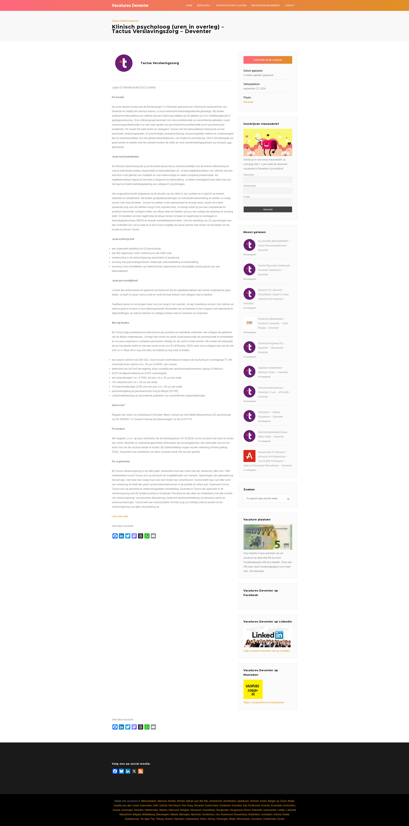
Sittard (277, 814)
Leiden (281, 809)
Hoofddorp (209, 809)
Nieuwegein (162, 814)
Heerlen (163, 809)
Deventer (248, 102)
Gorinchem (289, 805)
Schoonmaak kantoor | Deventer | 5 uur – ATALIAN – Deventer (274, 392)
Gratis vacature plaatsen (231, 5)
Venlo (203, 818)
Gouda (116, 809)
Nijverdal (196, 814)
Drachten (237, 805)
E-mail (246, 197)
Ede (245, 805)
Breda (291, 801)
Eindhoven (254, 805)
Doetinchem (211, 805)
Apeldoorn (243, 801)
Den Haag (187, 805)
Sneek (285, 814)
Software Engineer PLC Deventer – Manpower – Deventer (271, 348)
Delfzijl (163, 805)
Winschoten (243, 818)
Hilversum (196, 809)
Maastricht (126, 814)
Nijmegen (184, 814)
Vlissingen (222, 818)
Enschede (276, 805)
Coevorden (146, 805)
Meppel (137, 814)
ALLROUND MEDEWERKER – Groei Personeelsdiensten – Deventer (274, 246)
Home (189, 5)
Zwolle (280, 818)
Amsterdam (229, 801)
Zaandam (256, 818)
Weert (232, 818)
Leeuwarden (270, 809)
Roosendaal (240, 814)
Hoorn (247, 809)
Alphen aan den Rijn (197, 801)
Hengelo (184, 809)
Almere (181, 801)
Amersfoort (215, 801)
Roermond (227, 814)
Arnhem (254, 801)
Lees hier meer (120, 516)
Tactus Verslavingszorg (125, 21)
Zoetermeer (269, 818)
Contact (290, 5)
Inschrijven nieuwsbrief (265, 5)
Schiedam (267, 814)
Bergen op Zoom (277, 801)
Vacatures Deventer (130, 5)
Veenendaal (192, 818)
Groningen (127, 809)
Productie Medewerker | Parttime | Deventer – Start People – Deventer (273, 323)
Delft (155, 805)
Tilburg (160, 818)
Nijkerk (174, 814)
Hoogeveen (222, 809)
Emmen (265, 805)
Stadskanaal (132, 818)
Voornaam (248, 174)
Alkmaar (162, 801)
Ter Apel (144, 818)
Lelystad (291, 809)
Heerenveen (151, 809)
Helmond (174, 809)
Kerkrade (257, 809)
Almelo (172, 801)
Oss (218, 814)
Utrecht (169, 818)
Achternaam (249, 185)
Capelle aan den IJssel (126, 805)
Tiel (152, 818)
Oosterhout (208, 814)
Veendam (179, 818)
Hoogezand (236, 809)
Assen (263, 801)
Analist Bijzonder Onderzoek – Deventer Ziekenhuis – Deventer (275, 270)
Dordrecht (225, 805)
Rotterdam (254, 814)
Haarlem (139, 809)
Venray (211, 818)
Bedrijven (203, 5)
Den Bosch (174, 805)
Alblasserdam (148, 801)
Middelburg (148, 814)
